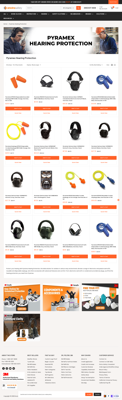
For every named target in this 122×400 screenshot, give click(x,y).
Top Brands (48, 372)
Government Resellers (88, 380)
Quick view (18, 113)
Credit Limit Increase (87, 364)
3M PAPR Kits (31, 367)
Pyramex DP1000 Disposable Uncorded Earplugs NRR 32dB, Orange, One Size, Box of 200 (17, 98)
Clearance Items (50, 383)
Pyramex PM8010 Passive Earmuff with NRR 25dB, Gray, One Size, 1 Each (46, 245)
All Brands (48, 380)
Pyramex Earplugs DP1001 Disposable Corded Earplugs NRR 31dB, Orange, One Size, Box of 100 (17, 148)
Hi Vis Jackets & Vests (34, 372)
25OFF (68, 2)
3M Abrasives (75, 14)
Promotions (48, 367)
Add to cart (18, 108)
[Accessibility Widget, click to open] (118, 200)
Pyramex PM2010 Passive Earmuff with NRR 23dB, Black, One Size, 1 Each (74, 245)
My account (103, 9)
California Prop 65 (104, 383)
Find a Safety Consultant (107, 364)
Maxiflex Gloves (32, 359)
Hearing (44, 14)
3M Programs (49, 375)
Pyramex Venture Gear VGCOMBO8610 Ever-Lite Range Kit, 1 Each (46, 196)
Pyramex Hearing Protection (18, 24)
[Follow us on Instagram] (7, 368)
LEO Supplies (31, 385)
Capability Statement (88, 370)
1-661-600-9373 (15, 364)
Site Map (84, 383)
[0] (112, 8)
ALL (5, 14)
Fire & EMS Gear (32, 383)
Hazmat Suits (31, 377)
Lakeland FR (31, 380)
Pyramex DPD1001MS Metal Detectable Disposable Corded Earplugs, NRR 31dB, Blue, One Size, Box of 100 (103, 98)
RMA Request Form (105, 372)
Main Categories (50, 370)
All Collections (49, 377)
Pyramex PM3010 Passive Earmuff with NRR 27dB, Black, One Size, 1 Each (46, 98)
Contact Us (102, 359)
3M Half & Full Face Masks (69, 362)
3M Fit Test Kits (65, 370)
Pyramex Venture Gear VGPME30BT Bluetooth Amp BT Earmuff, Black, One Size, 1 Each (46, 148)
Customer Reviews (87, 367)
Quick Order (113, 2)
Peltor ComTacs (66, 372)
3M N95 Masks (31, 364)
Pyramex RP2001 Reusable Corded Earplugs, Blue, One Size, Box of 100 (102, 196)
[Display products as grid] (112, 65)
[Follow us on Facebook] (3, 368)
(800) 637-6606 (90, 8)
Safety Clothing (58, 14)
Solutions (100, 14)
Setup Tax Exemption (87, 377)
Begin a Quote (49, 362)
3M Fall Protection (66, 377)
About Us (84, 359)
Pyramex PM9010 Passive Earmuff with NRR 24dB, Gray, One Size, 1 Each (17, 245)
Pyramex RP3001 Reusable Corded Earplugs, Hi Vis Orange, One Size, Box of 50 (75, 197)
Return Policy (103, 370)
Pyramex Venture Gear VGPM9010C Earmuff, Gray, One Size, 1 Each (73, 147)
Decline (97, 394)
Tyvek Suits (30, 362)
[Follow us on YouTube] (10, 368)
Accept (89, 394)
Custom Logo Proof (51, 359)
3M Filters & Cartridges (68, 367)
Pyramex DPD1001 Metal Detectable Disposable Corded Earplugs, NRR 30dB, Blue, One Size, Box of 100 (103, 246)
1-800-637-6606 (12, 359)
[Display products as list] (115, 65)
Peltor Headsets (32, 370)
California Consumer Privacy (108, 380)
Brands (88, 14)
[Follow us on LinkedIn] (13, 368)
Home (5, 24)
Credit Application (86, 362)
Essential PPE (49, 364)
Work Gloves (16, 14)
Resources (8, 18)
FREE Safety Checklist (87, 372)
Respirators (31, 14)
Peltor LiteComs (66, 375)
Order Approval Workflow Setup (109, 367)
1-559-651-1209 (9, 361)
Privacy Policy (103, 375)
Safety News (85, 375)
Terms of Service (104, 377)
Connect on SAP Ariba (106, 362)
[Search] (78, 8)
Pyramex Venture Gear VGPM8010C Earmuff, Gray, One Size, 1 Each (16, 196)
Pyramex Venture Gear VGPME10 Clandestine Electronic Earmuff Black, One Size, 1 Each (74, 98)
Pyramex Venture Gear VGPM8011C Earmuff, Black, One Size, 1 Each (102, 147)
